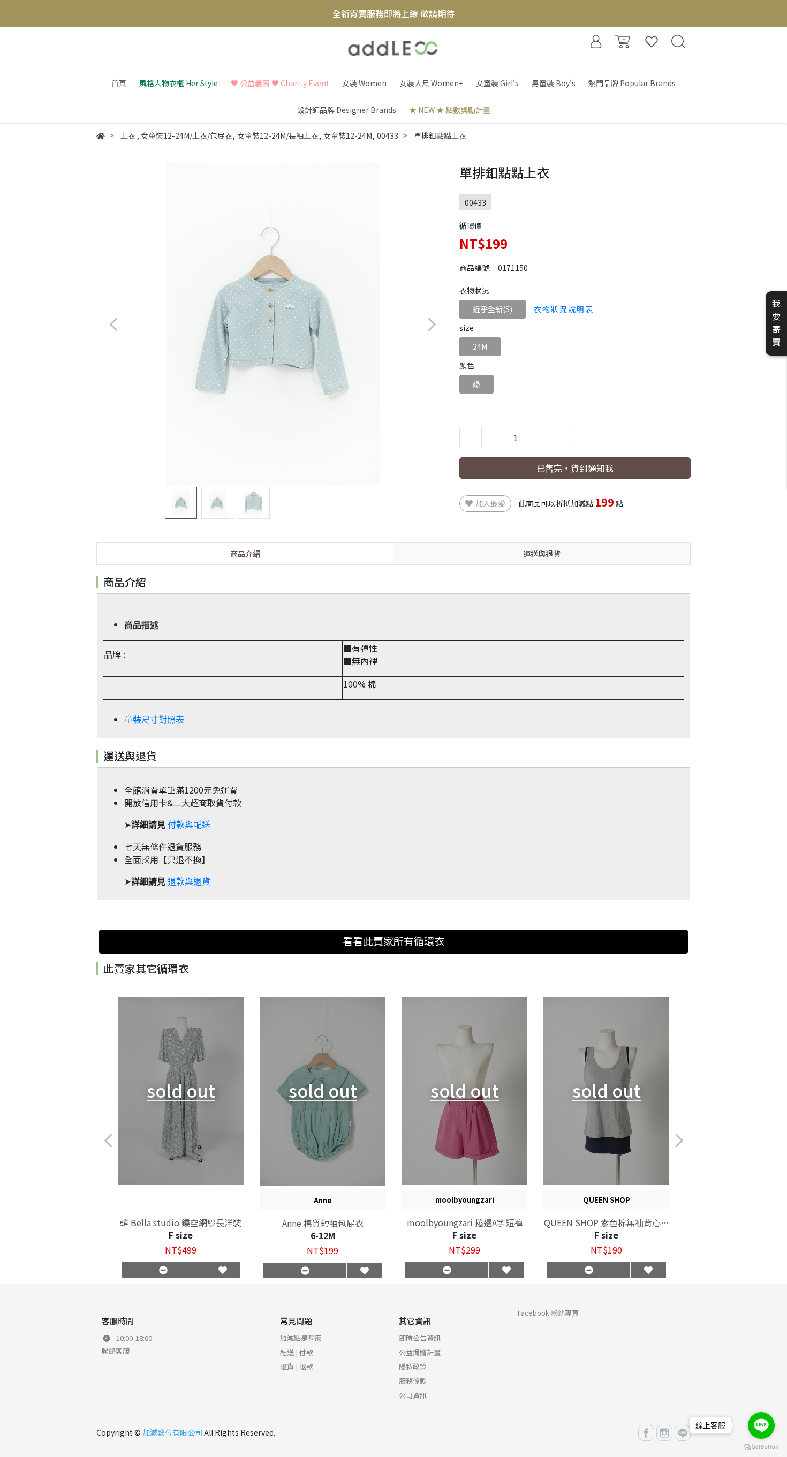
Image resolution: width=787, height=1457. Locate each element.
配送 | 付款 (296, 1352)
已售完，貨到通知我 (575, 468)
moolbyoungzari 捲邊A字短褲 (465, 1222)
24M (480, 346)
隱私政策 (413, 1366)
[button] (431, 324)
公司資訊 (413, 1395)
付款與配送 (189, 824)
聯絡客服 (116, 1351)
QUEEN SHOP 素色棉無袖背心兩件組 (606, 1222)
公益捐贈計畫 (420, 1352)
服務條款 (413, 1381)
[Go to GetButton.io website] (761, 1446)
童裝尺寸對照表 (154, 719)
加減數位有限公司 (172, 1432)
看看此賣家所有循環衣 (393, 940)
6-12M (323, 1235)
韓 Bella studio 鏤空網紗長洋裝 (180, 1222)
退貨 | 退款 (296, 1366)
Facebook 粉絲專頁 (548, 1313)
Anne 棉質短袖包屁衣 (323, 1223)
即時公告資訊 (420, 1338)
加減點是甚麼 (301, 1338)
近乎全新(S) (492, 309)
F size (181, 1234)
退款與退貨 (189, 881)
